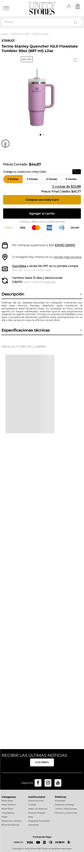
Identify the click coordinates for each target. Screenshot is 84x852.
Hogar (5, 33)
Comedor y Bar (20, 33)
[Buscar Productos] (76, 22)
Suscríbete (19, 266)
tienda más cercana (67, 257)
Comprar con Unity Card (42, 199)
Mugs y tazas (40, 33)
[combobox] (42, 22)
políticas (49, 281)
